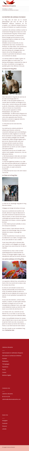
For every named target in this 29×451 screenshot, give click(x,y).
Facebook (4, 423)
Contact (4, 372)
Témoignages (5, 364)
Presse (4, 369)
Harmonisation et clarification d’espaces (12, 353)
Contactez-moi (9, 330)
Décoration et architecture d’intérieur (11, 355)
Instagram (4, 420)
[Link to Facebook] (21, 449)
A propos (4, 358)
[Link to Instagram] (23, 449)
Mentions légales (6, 375)
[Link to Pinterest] (25, 449)
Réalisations (5, 361)
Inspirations (5, 367)
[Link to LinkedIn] (18, 449)
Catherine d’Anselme (7, 393)
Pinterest (4, 426)
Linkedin (4, 429)
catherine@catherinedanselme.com (11, 399)
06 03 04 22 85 (6, 396)
